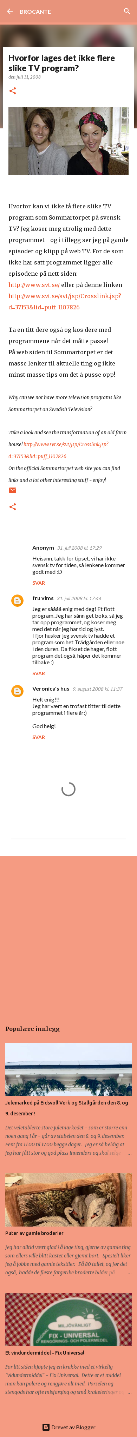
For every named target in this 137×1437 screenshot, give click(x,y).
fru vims (43, 598)
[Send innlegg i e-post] (12, 493)
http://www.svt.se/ (34, 284)
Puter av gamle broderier (34, 1233)
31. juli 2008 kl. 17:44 (79, 598)
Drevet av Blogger (73, 1427)
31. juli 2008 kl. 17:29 (79, 548)
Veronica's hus (51, 688)
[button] (12, 91)
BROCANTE (35, 11)
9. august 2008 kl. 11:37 (97, 689)
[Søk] (127, 11)
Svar (38, 583)
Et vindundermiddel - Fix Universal (44, 1353)
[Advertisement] (68, 935)
